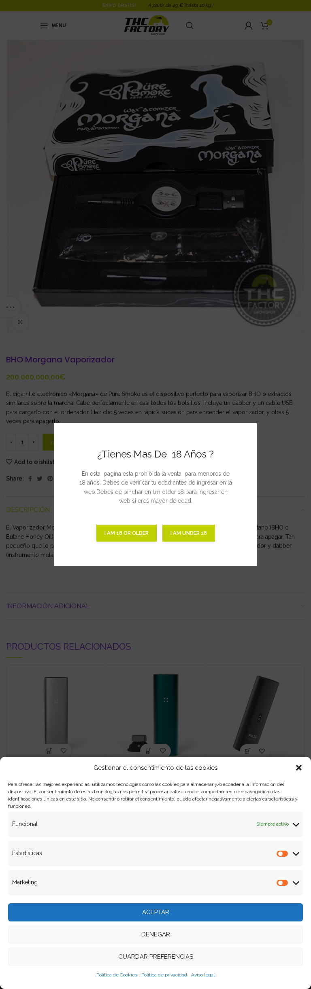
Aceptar (155, 912)
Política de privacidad (164, 975)
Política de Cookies (116, 975)
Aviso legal (203, 975)
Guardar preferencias (155, 956)
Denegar (155, 934)
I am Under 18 (188, 533)
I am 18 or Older (126, 533)
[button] (299, 768)
